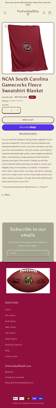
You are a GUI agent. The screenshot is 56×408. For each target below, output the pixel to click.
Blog (7, 351)
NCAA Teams (11, 339)
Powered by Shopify (37, 403)
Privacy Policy (11, 356)
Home (7, 310)
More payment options (28, 133)
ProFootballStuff (23, 403)
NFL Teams (10, 315)
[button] (5, 13)
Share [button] (7, 195)
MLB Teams (10, 321)
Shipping (5, 100)
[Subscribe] (45, 253)
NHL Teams (10, 333)
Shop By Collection (13, 345)
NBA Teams (10, 327)
